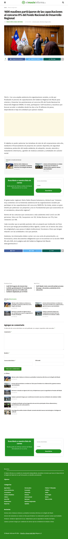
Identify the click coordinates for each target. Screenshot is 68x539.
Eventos (27, 494)
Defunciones (7, 501)
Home (5, 7)
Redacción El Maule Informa (15, 22)
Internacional (28, 497)
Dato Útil (6, 499)
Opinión (27, 503)
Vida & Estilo (48, 499)
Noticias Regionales (12, 7)
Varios (47, 497)
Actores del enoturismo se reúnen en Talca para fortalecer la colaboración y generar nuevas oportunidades (53, 304)
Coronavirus (7, 492)
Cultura (6, 497)
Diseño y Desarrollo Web (27, 533)
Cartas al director (9, 490)
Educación (27, 492)
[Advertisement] (34, 75)
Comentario (8, 332)
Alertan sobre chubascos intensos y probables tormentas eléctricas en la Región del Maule (23, 165)
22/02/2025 (28, 22)
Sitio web (37, 360)
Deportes (6, 503)
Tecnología (48, 494)
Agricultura (7, 488)
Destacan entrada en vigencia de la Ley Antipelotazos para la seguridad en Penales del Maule (22, 313)
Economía (27, 490)
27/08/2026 (17, 169)
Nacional (27, 499)
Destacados (36, 22)
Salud (46, 492)
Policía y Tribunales (50, 488)
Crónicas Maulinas (9, 494)
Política (47, 490)
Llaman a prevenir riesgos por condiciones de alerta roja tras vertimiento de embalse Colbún (51, 313)
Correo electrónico (10, 360)
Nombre (7, 353)
